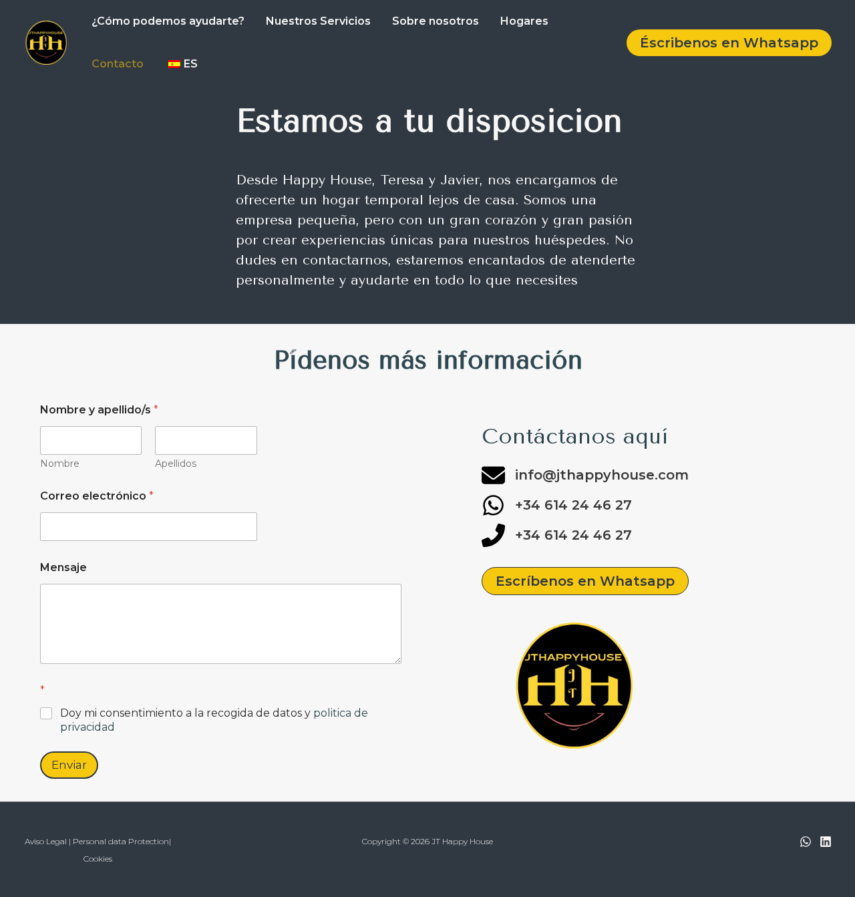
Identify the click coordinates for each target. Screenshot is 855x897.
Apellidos (175, 464)
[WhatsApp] (806, 842)
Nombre (59, 464)
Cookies (97, 859)
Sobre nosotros (435, 21)
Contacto (118, 63)
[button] (729, 42)
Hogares (524, 21)
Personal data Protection (121, 841)
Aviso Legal (46, 841)
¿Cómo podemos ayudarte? (168, 21)
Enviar (69, 764)
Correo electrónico (97, 496)
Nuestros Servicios (318, 21)
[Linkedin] (826, 842)
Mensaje (63, 567)
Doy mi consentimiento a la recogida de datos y (214, 720)
